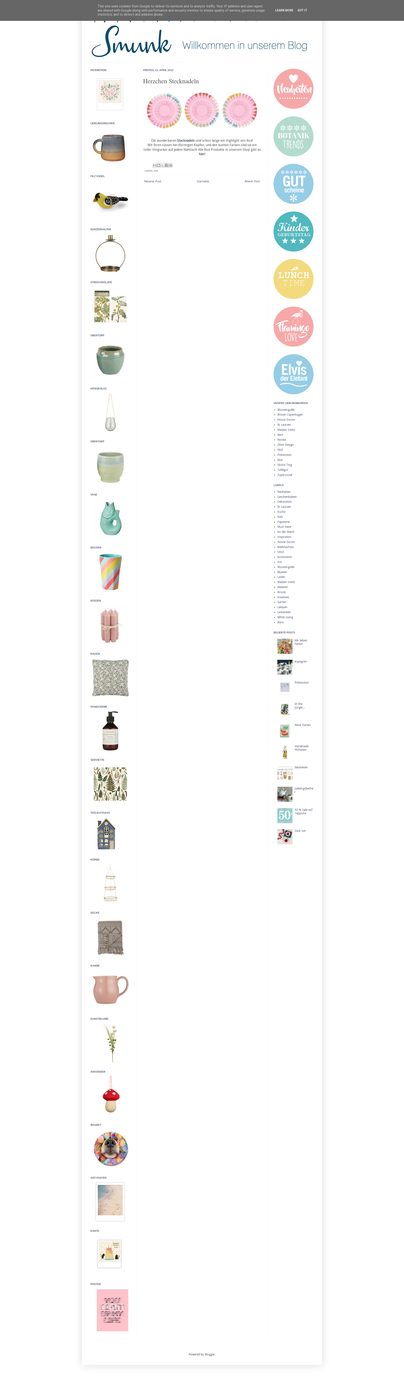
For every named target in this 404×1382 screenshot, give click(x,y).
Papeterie (283, 522)
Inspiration (284, 537)
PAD (280, 449)
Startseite (203, 181)
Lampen (282, 607)
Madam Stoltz (286, 429)
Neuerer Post (152, 181)
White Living (285, 617)
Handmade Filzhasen (301, 748)
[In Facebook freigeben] (167, 165)
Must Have (284, 526)
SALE (280, 552)
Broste (281, 592)
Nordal (281, 439)
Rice (249, 141)
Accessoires (284, 557)
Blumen (282, 572)
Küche (281, 511)
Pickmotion (284, 455)
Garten (281, 602)
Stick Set (300, 830)
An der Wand (285, 531)
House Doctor (286, 419)
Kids (280, 517)
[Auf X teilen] (163, 165)
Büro (280, 622)
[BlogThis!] (159, 165)
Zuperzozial (284, 475)
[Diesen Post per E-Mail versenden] (155, 165)
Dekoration (284, 501)
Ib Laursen (284, 424)
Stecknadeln (186, 141)
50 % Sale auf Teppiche (303, 811)
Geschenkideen (287, 496)
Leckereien (284, 612)
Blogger (210, 1354)
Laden (281, 577)
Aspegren (301, 661)
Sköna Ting (284, 464)
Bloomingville (285, 409)
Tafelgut (282, 469)
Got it (302, 10)
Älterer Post (252, 181)
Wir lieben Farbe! (301, 642)
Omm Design (285, 444)
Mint (280, 434)
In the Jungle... (300, 705)
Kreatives (283, 597)
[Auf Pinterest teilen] (171, 165)
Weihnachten (285, 547)
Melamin (282, 587)
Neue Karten (303, 725)
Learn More (284, 10)
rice (156, 170)
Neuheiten (284, 491)
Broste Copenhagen (290, 414)
